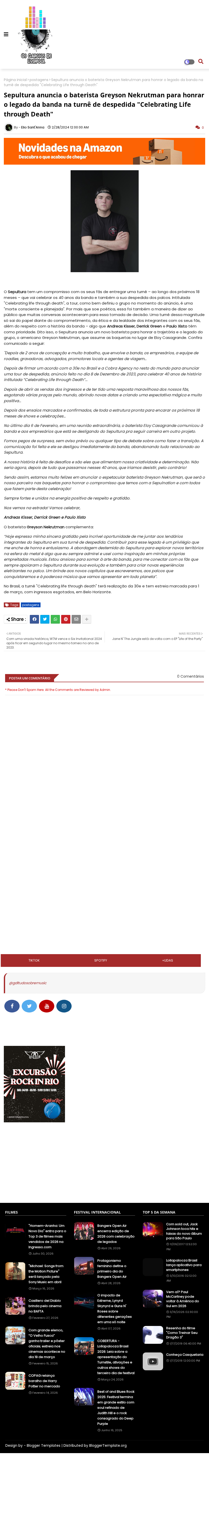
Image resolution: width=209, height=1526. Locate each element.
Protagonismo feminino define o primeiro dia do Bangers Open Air (112, 1268)
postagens (39, 79)
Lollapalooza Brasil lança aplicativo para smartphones (184, 1265)
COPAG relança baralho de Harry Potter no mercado (44, 1381)
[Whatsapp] (55, 619)
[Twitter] (44, 619)
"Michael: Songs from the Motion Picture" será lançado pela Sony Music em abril (46, 1274)
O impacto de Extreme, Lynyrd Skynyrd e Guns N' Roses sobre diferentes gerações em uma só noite (114, 1308)
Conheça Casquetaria (184, 1354)
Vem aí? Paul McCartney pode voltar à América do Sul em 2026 (182, 1299)
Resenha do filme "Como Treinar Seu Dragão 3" (182, 1333)
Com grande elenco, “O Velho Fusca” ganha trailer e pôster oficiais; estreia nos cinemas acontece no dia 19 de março (47, 1343)
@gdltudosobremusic (27, 982)
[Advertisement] (104, 847)
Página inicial (15, 79)
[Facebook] (34, 619)
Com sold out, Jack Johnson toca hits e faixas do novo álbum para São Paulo (184, 1231)
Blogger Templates (43, 1445)
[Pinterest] (65, 619)
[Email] (76, 619)
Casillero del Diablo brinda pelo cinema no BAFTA (45, 1306)
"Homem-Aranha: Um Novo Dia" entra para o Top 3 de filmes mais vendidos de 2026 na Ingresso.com (47, 1236)
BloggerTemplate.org (108, 1445)
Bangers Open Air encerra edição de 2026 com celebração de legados (116, 1233)
